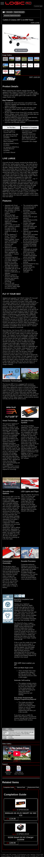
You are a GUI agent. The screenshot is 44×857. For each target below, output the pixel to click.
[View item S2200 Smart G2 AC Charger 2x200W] (20, 831)
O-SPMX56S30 (23, 810)
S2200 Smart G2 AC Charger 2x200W (21, 838)
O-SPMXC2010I (23, 834)
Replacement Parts (33, 787)
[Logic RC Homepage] (18, 4)
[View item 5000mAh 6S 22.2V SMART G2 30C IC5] (20, 807)
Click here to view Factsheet (19, 773)
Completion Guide (8, 787)
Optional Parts (21, 787)
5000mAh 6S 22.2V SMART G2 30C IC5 (20, 814)
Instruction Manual (8, 773)
